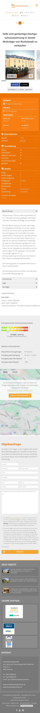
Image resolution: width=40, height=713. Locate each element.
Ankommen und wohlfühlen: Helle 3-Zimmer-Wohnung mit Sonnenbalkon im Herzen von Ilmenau (24, 590)
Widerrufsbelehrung (12, 706)
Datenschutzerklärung (16, 518)
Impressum (6, 703)
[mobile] (37, 5)
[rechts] (23, 22)
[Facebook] (16, 710)
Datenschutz (15, 703)
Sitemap (34, 703)
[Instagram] (23, 710)
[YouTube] (20, 710)
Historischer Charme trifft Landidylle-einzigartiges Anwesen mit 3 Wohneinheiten (24, 580)
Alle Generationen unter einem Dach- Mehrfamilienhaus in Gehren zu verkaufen (23, 571)
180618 (5, 121)
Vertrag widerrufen (26, 706)
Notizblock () (13, 89)
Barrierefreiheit (25, 703)
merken (21, 89)
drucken (29, 89)
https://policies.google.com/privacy (20, 390)
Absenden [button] (20, 552)
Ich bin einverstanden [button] (19, 395)
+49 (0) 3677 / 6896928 (12, 12)
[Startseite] (20, 5)
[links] (16, 22)
